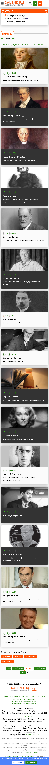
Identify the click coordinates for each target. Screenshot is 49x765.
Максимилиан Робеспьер (15, 76)
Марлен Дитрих (10, 435)
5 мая (21, 669)
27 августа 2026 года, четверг (20, 15)
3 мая (8, 669)
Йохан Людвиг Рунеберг (15, 157)
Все (7, 44)
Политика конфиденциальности (24, 703)
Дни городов (31, 657)
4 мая (14, 669)
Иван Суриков (9, 196)
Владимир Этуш (10, 595)
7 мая (36, 669)
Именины (18, 657)
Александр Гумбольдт (14, 115)
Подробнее (17, 762)
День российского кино (15, 18)
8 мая (43, 669)
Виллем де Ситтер (12, 358)
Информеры (41, 696)
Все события (7, 661)
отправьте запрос (31, 752)
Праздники (6, 657)
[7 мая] (13, 38)
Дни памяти (37, 44)
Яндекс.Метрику (40, 758)
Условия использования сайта (24, 699)
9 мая (23, 673)
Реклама (25, 696)
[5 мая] (2, 38)
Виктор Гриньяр (10, 319)
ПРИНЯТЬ (31, 762)
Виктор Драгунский (12, 515)
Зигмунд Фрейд (10, 237)
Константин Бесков (12, 554)
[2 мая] (4, 669)
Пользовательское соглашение (24, 701)
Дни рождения (20, 44)
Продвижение (15, 696)
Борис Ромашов (10, 397)
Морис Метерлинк (12, 278)
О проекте (6, 696)
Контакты (32, 696)
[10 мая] (28, 673)
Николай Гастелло (12, 474)
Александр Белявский (14, 636)
